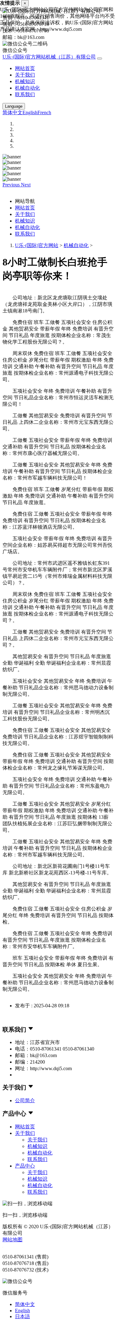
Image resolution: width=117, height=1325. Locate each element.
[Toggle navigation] (99, 58)
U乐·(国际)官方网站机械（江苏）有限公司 (49, 56)
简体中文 (12, 112)
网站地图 (12, 1239)
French (44, 112)
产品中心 (25, 1165)
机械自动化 (27, 88)
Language (13, 106)
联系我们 (25, 94)
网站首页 (25, 68)
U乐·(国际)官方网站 (36, 245)
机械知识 (25, 81)
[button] (11, 184)
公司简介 (25, 1100)
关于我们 (25, 74)
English (29, 112)
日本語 (22, 1316)
